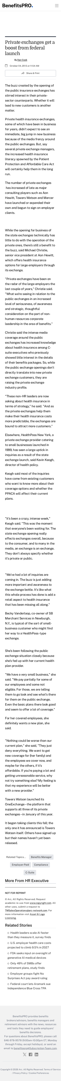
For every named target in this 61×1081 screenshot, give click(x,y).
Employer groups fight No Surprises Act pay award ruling (27, 976)
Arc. (21, 1069)
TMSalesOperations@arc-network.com (26, 910)
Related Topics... (16, 857)
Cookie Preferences (39, 1073)
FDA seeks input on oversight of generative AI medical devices (29, 955)
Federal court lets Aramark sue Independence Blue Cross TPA (29, 986)
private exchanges (38, 183)
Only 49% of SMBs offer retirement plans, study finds (26, 965)
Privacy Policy (20, 1073)
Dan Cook (22, 60)
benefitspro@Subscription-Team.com (35, 1048)
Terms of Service (52, 1069)
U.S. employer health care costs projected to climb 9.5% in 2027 (29, 945)
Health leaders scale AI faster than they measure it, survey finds (29, 935)
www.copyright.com (40, 903)
